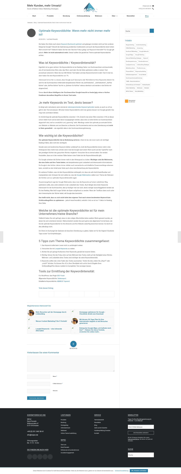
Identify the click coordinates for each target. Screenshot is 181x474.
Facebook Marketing (131, 51)
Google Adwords (144, 51)
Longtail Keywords (61, 249)
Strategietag (64, 425)
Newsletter (97, 422)
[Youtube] (50, 456)
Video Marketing (130, 88)
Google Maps (129, 54)
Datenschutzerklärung (121, 470)
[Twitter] (39, 456)
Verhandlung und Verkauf (133, 84)
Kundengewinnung (131, 61)
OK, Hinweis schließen (138, 470)
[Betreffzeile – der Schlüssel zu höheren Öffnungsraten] (179, 237)
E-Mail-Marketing (130, 48)
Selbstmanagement (131, 74)
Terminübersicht (99, 420)
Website (55, 390)
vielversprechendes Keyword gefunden (81, 107)
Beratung (63, 422)
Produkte (63, 420)
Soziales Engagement (67, 452)
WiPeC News (129, 91)
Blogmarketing (130, 45)
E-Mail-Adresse (58, 383)
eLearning (140, 48)
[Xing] (29, 456)
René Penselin (53, 39)
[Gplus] (45, 456)
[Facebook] (34, 456)
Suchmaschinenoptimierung (134, 78)
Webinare (139, 88)
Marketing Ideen (130, 68)
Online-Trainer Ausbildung (68, 433)
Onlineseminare (65, 428)
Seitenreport (62, 278)
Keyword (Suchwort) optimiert (71, 44)
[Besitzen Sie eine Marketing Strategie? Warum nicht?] (1, 237)
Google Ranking (139, 54)
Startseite (30, 22)
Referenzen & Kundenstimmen (70, 450)
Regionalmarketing (140, 71)
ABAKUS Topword (63, 281)
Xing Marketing (139, 91)
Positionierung (141, 68)
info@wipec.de (147, 6)
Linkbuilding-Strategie (143, 64)
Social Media (142, 74)
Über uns (63, 444)
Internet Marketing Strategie (133, 58)
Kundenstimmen (143, 61)
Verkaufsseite (146, 84)
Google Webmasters (84, 175)
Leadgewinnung (130, 64)
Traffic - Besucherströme (133, 81)
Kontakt (96, 433)
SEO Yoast (61, 276)
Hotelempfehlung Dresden (102, 430)
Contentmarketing (141, 45)
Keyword (145, 58)
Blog (35, 22)
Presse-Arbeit (129, 71)
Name (55, 376)
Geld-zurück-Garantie (100, 428)
